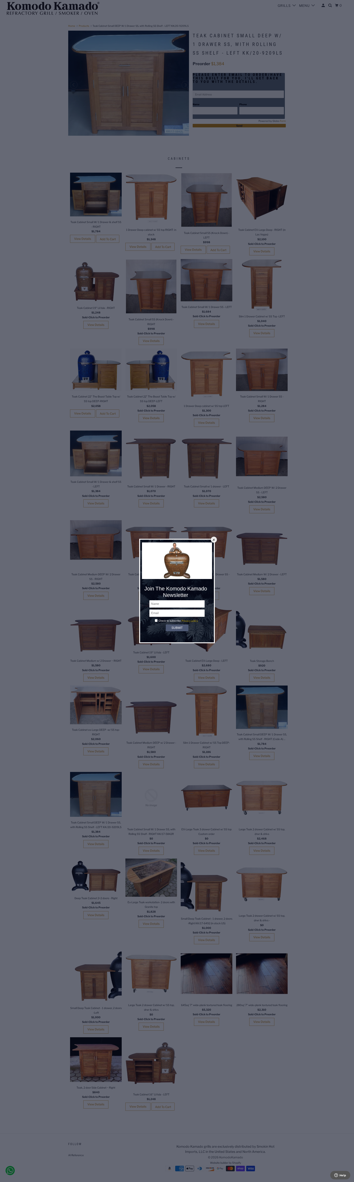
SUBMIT (177, 628)
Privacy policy (190, 620)
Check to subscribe (170, 620)
